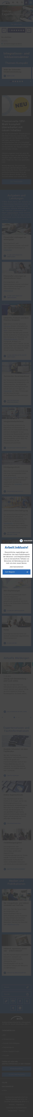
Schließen (28, 541)
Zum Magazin (10, 572)
